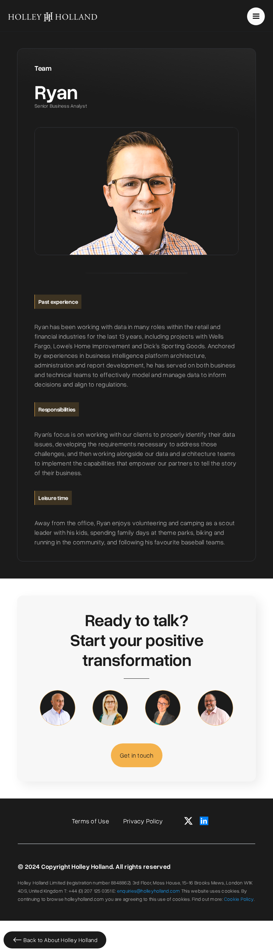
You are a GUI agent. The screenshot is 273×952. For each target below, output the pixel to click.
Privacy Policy (143, 821)
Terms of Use (90, 821)
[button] (256, 16)
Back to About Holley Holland (60, 939)
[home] (52, 16)
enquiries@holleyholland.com (148, 891)
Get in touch (137, 755)
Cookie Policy (239, 899)
